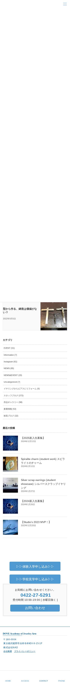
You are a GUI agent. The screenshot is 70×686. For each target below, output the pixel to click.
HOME (8, 681)
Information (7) (10, 355)
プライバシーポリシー (24, 651)
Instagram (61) (10, 361)
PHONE (61, 681)
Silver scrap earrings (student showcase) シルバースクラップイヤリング (43, 483)
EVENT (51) (9, 348)
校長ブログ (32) (11, 416)
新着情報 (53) (10, 409)
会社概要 (7, 651)
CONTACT (43, 681)
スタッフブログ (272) (14, 395)
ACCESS (25, 681)
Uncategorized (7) (12, 382)
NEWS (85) (9, 368)
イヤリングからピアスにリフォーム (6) (22, 388)
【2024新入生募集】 (33, 501)
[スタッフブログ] (54, 312)
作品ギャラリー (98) (13, 402)
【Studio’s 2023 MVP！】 (36, 522)
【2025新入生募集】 (33, 437)
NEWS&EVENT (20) (13, 375)
